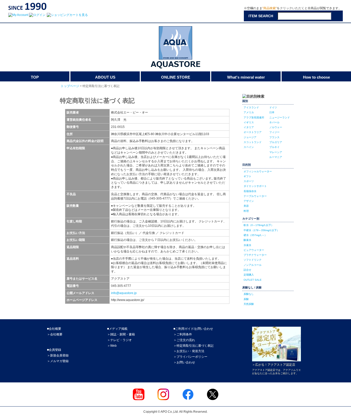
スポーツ (249, 181)
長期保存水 (250, 191)
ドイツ (273, 107)
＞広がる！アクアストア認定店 (273, 364)
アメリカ (249, 112)
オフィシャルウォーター (258, 171)
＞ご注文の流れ (184, 340)
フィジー (274, 132)
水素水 (247, 245)
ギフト (247, 176)
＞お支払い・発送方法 (188, 351)
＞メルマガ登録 (58, 361)
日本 (271, 112)
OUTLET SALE (253, 279)
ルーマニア (275, 157)
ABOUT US (105, 77)
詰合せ (247, 269)
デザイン (249, 201)
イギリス (249, 122)
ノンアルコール (253, 265)
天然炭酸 (249, 304)
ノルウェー (275, 127)
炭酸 (246, 299)
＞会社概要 (54, 334)
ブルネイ (274, 147)
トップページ (70, 86)
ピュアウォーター (254, 250)
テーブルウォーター (255, 196)
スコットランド (253, 142)
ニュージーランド (279, 117)
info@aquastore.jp (124, 293)
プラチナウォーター (255, 254)
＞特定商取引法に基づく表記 (193, 345)
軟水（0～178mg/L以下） (259, 225)
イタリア (249, 127)
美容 (246, 205)
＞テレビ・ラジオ (119, 340)
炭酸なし (249, 294)
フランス (274, 137)
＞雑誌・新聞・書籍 (121, 334)
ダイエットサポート (255, 186)
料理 (246, 211)
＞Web (112, 345)
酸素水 (247, 240)
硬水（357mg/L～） (255, 235)
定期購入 (249, 274)
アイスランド (251, 107)
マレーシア (275, 152)
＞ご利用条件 (182, 334)
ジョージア (250, 137)
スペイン (249, 147)
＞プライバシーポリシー (190, 357)
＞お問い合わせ (184, 362)
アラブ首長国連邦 (254, 117)
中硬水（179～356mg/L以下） (261, 230)
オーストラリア (253, 132)
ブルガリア (275, 142)
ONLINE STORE (175, 77)
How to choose (316, 77)
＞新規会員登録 (58, 355)
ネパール (274, 122)
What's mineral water (246, 77)
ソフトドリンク (253, 259)
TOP (35, 77)
